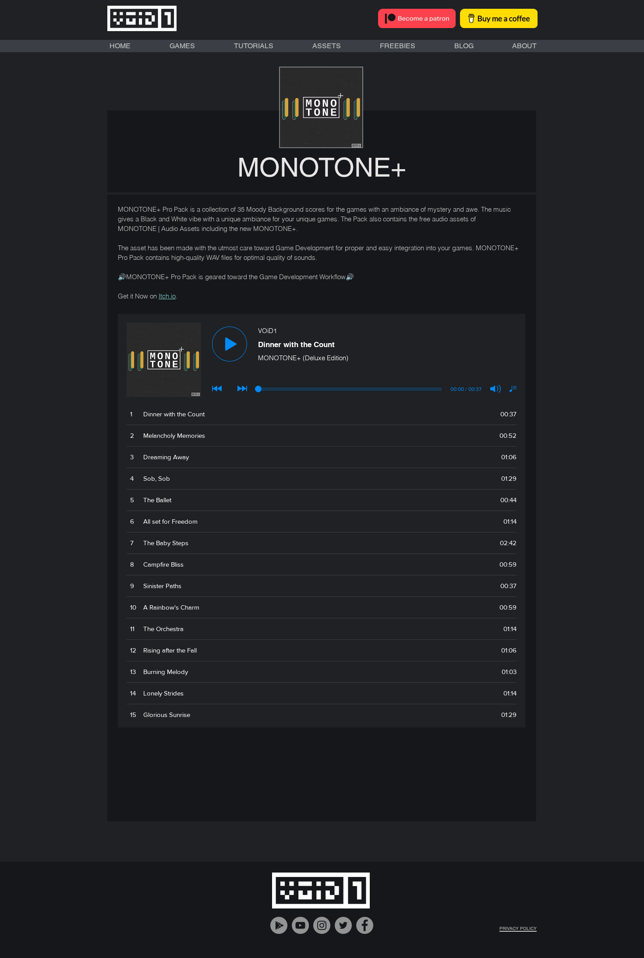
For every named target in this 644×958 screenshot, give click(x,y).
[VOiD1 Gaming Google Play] (278, 925)
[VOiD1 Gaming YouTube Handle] (300, 925)
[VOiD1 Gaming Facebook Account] (364, 925)
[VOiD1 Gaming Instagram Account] (321, 925)
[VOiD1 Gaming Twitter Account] (343, 925)
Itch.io (167, 296)
